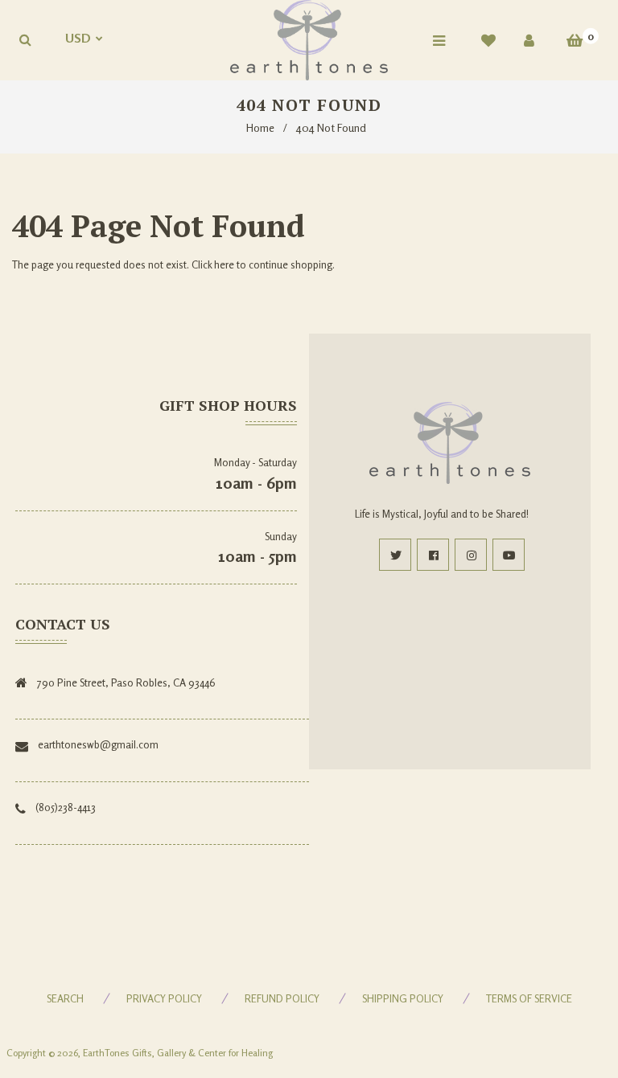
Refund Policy (282, 998)
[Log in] (529, 40)
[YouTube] (508, 555)
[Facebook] (433, 555)
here (224, 264)
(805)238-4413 (65, 807)
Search (65, 998)
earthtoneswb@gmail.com (98, 744)
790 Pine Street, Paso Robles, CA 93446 (126, 682)
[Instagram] (471, 555)
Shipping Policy (402, 998)
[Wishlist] (488, 40)
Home (260, 127)
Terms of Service (529, 998)
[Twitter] (395, 555)
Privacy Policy (164, 998)
